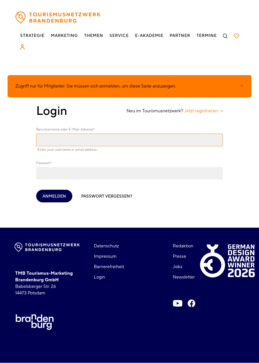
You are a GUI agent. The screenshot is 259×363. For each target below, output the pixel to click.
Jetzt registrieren (201, 111)
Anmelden (54, 196)
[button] (242, 85)
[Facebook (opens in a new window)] (191, 303)
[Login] (22, 47)
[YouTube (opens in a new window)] (178, 303)
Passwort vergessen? (106, 196)
